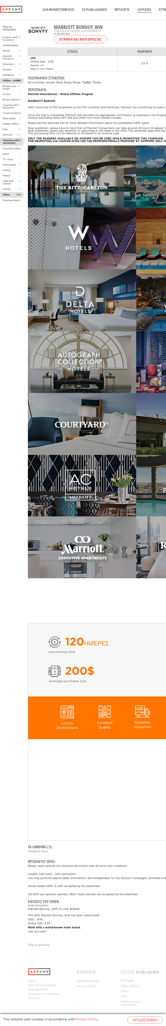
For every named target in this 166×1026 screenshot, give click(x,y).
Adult (6, 154)
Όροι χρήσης (130, 986)
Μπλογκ (122, 9)
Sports (6, 51)
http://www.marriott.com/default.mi (77, 31)
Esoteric (7, 70)
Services (8, 135)
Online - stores (12, 81)
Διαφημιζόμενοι (58, 9)
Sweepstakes (10, 45)
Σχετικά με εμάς (88, 981)
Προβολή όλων (38, 851)
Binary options (11, 100)
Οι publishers (94, 9)
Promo (6, 176)
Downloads (9, 165)
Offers (144, 9)
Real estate (9, 119)
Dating (6, 170)
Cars (5, 129)
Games (7, 189)
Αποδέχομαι (145, 1020)
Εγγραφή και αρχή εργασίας (80, 39)
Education (8, 64)
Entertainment (11, 200)
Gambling (8, 75)
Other (6, 195)
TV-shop (8, 159)
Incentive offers (12, 149)
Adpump (34, 994)
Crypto (7, 94)
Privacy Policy (86, 986)
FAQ (124, 996)
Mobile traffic (10, 124)
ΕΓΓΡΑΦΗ (127, 981)
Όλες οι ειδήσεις (38, 945)
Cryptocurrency (12, 113)
